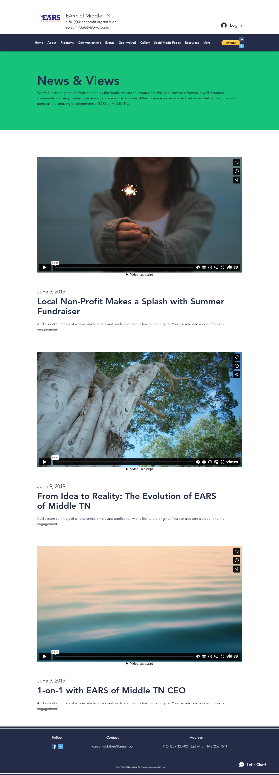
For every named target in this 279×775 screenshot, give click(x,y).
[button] (230, 42)
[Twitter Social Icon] (241, 46)
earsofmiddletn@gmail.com (87, 27)
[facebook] (241, 39)
